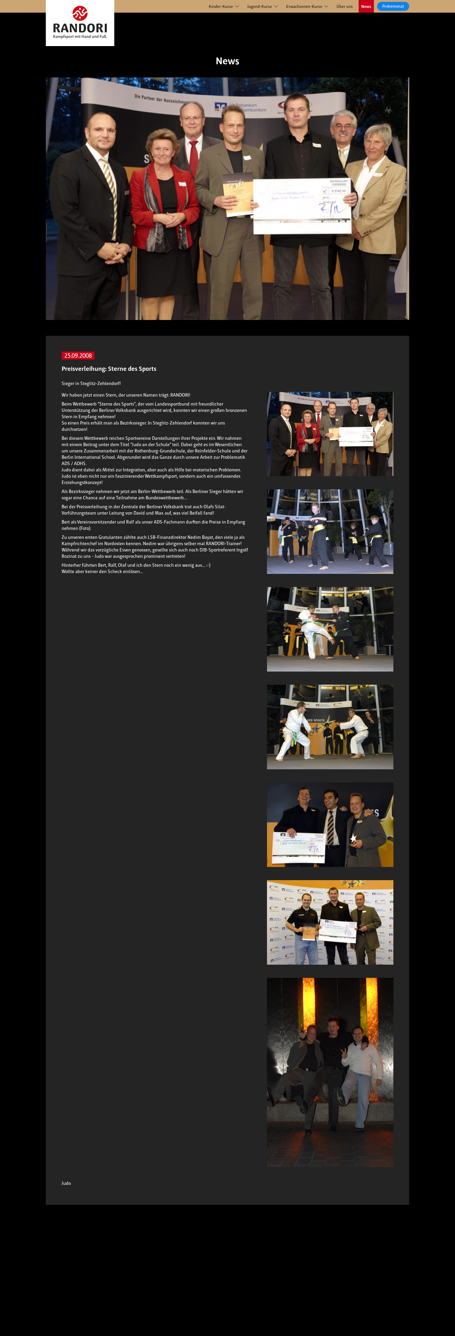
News (366, 6)
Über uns (345, 6)
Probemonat (393, 6)
